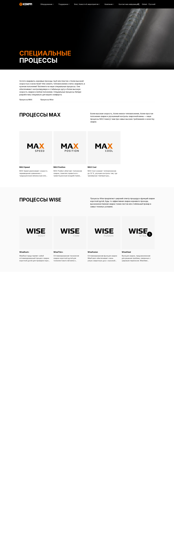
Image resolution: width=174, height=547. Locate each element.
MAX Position (59, 167)
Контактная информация (129, 4)
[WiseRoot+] (36, 232)
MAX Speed (24, 167)
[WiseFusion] (104, 232)
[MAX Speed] (36, 148)
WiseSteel (126, 252)
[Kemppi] (25, 4)
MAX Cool (92, 167)
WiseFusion (93, 252)
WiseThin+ (58, 252)
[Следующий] (149, 234)
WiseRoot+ (24, 252)
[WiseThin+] (70, 232)
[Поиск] (138, 4)
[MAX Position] (70, 148)
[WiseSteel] (138, 232)
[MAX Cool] (104, 148)
